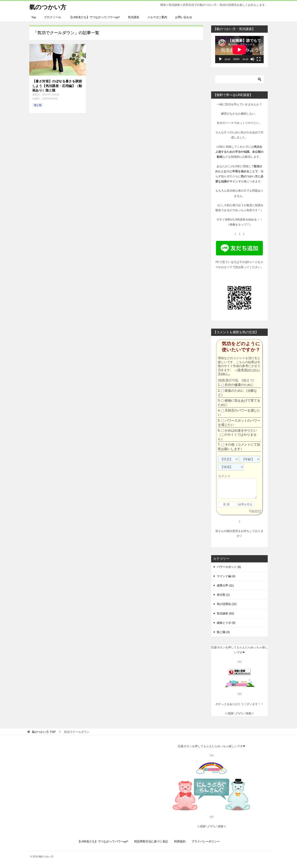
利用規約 (179, 841)
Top (33, 17)
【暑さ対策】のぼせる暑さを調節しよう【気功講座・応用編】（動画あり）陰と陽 (57, 85)
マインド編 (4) (226, 576)
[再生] (220, 59)
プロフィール (52, 17)
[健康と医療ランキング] (239, 672)
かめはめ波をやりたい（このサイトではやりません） (237, 435)
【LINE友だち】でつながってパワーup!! (94, 17)
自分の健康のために (239, 385)
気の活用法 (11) (227, 604)
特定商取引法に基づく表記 (151, 841)
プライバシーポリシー (206, 841)
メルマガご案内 (157, 17)
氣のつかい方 (47, 7)
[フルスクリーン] (259, 59)
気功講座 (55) (225, 613)
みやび (256, 511)
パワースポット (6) (229, 566)
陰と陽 (37, 105)
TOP (44, 731)
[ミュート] (252, 59)
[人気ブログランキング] (239, 684)
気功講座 (133, 17)
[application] (239, 49)
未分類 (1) (223, 594)
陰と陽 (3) (223, 632)
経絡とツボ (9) (226, 622)
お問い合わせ (183, 17)
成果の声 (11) (225, 585)
